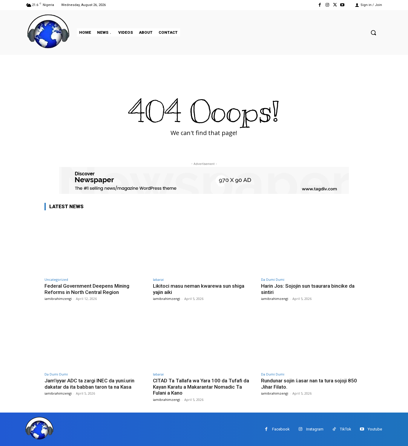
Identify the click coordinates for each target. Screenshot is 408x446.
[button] (373, 32)
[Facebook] (319, 5)
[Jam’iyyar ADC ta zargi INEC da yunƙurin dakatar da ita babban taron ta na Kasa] (96, 339)
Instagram (314, 429)
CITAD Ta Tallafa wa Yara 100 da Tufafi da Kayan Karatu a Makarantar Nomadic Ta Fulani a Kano (201, 387)
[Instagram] (327, 5)
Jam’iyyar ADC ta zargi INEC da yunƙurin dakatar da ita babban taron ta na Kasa (89, 384)
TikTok (345, 429)
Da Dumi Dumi (272, 279)
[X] (335, 5)
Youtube (375, 429)
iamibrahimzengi (58, 298)
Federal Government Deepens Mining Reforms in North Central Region (87, 289)
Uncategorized (56, 279)
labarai (158, 279)
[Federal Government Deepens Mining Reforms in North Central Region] (96, 245)
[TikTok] (334, 429)
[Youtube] (342, 5)
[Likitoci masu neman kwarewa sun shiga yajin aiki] (204, 245)
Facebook (281, 429)
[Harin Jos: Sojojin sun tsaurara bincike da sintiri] (312, 245)
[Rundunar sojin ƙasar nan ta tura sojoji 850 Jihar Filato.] (312, 339)
